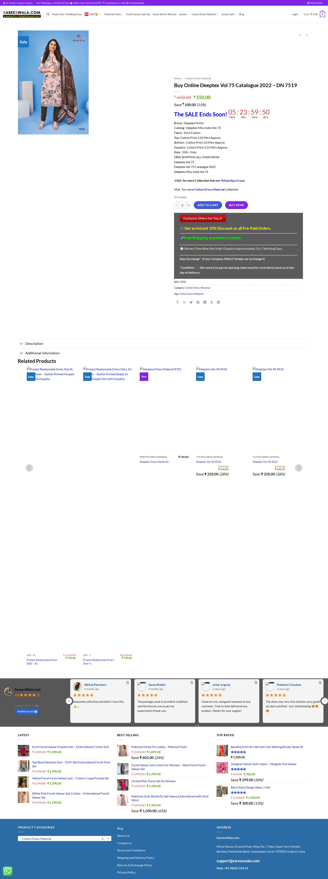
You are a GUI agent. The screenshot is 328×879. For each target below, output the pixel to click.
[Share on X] (184, 302)
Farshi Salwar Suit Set (138, 14)
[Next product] (300, 35)
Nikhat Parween (95, 684)
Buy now (236, 205)
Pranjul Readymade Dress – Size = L (43, 661)
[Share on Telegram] (218, 302)
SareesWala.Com (28, 689)
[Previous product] (307, 35)
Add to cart (207, 205)
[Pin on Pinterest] (198, 302)
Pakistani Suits (112, 14)
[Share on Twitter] (191, 302)
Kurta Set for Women (164, 14)
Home (177, 78)
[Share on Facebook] (177, 302)
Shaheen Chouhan (289, 684)
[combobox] (64, 838)
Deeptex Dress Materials (97, 461)
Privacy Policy (126, 872)
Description (34, 344)
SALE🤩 (93, 14)
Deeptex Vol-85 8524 (265, 461)
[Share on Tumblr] (212, 302)
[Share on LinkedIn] (205, 302)
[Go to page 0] (195, 725)
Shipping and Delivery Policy (135, 857)
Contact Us (124, 843)
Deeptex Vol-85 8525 (208, 461)
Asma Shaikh (157, 684)
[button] (315, 3)
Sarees (182, 14)
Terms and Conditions (131, 850)
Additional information (42, 353)
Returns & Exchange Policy (134, 865)
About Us (123, 835)
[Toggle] (21, 344)
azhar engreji (221, 684)
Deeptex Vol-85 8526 (152, 461)
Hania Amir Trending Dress (67, 14)
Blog (241, 14)
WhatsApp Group (233, 180)
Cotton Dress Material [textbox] (62, 838)
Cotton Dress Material (204, 14)
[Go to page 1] (198, 725)
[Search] (48, 14)
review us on (25, 711)
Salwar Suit (228, 14)
